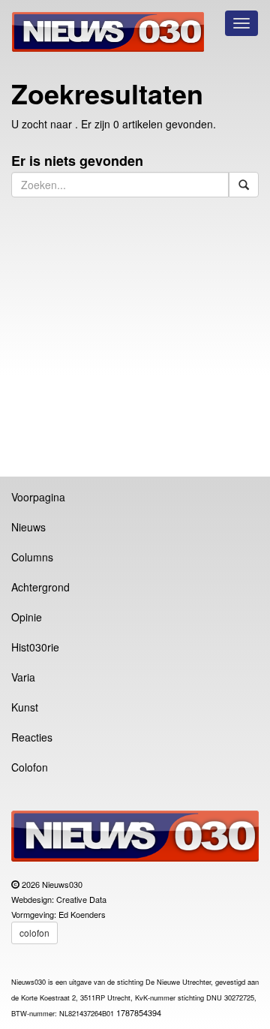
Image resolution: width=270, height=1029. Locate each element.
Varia (23, 676)
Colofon (29, 767)
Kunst (24, 707)
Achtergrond (40, 586)
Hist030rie (35, 646)
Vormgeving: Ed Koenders (58, 914)
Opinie (26, 616)
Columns (32, 556)
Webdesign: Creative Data (58, 899)
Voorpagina (38, 496)
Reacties (31, 737)
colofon (35, 932)
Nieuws (28, 526)
